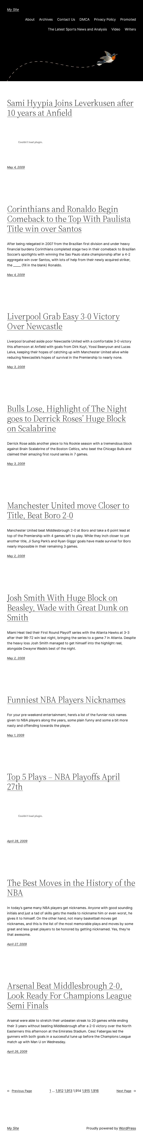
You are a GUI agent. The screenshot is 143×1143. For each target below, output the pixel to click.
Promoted (128, 19)
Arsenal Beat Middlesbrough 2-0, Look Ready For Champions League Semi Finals (69, 995)
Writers (130, 29)
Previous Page (19, 1091)
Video (115, 29)
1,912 (59, 1091)
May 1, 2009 (15, 735)
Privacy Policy (105, 19)
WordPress (127, 1128)
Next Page (126, 1091)
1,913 (68, 1091)
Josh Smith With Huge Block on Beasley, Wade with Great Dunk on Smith (67, 607)
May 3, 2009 (16, 367)
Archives (46, 19)
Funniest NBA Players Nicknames (66, 699)
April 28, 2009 (17, 841)
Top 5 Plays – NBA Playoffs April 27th (63, 781)
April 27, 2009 (17, 944)
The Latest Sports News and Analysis (77, 29)
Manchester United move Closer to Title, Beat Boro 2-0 (68, 510)
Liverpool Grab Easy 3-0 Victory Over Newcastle (63, 321)
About (30, 19)
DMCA (85, 19)
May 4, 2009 (16, 167)
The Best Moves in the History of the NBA (71, 887)
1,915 (86, 1091)
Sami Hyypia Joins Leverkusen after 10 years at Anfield (70, 108)
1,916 (95, 1091)
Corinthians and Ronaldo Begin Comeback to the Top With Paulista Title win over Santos (69, 218)
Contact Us (66, 19)
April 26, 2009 (17, 1051)
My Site (13, 10)
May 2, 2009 (16, 556)
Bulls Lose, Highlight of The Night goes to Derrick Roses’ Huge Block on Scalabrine (67, 418)
